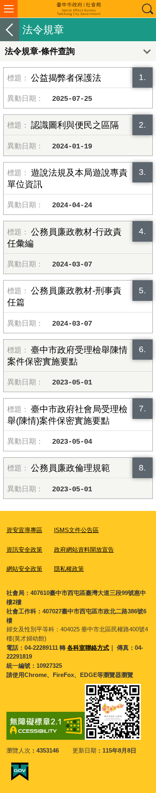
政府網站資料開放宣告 (84, 549)
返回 (9, 29)
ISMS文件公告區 (76, 530)
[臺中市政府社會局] (78, 9)
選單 (9, 9)
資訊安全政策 (24, 549)
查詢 (147, 9)
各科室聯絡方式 (88, 647)
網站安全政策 (24, 568)
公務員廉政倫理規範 (70, 468)
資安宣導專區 (24, 530)
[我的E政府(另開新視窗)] (19, 772)
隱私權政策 (69, 568)
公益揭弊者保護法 (66, 78)
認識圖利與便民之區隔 (75, 125)
